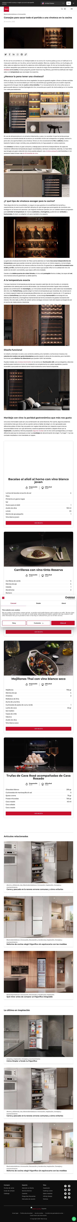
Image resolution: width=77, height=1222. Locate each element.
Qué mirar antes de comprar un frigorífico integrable (30, 997)
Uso (21, 885)
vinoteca (7, 70)
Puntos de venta (9, 1188)
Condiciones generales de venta (54, 1213)
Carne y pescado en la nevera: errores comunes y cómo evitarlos (35, 889)
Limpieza (10, 1059)
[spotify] (69, 1193)
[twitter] (69, 1186)
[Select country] (68, 9)
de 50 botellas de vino (30, 153)
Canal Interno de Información (38, 1215)
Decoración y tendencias (37, 940)
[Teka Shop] (65, 9)
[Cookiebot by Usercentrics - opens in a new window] (66, 597)
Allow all (63, 623)
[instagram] (65, 1189)
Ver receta (38, 523)
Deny (14, 623)
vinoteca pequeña (52, 151)
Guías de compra (9, 1190)
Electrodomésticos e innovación (15, 14)
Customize (37, 623)
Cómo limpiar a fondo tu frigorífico (22, 1061)
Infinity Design (47, 1196)
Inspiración (49, 885)
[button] (53, 3)
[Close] (73, 3)
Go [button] (69, 3)
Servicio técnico (27, 1190)
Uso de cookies (39, 1213)
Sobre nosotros (47, 1193)
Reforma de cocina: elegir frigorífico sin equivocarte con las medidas (37, 944)
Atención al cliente (28, 1188)
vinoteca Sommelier (24, 362)
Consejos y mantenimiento (31, 1059)
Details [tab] (38, 603)
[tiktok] (69, 1197)
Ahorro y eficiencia (13, 885)
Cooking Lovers (48, 1190)
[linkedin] (65, 1193)
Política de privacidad (26, 1213)
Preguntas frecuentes (28, 1196)
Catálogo (6, 1193)
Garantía (24, 1193)
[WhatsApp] (74, 1219)
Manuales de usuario (28, 1199)
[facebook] (65, 1186)
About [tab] (64, 603)
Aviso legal (15, 1213)
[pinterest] (65, 1197)
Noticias (45, 1199)
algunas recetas (38, 431)
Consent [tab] (13, 603)
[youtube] (69, 1189)
